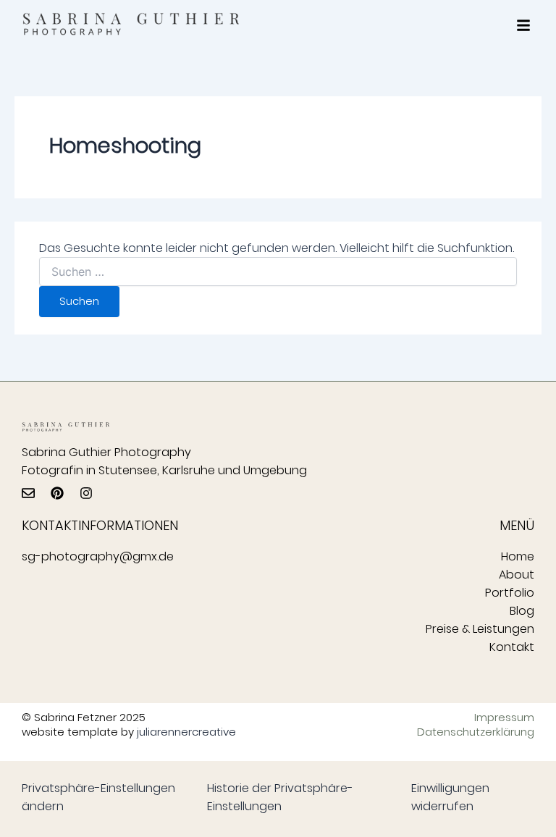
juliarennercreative (186, 731)
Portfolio (509, 592)
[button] (523, 25)
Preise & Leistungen (480, 629)
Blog (522, 610)
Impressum (504, 717)
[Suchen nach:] (278, 272)
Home (517, 556)
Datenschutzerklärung (482, 732)
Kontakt (511, 647)
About (516, 574)
